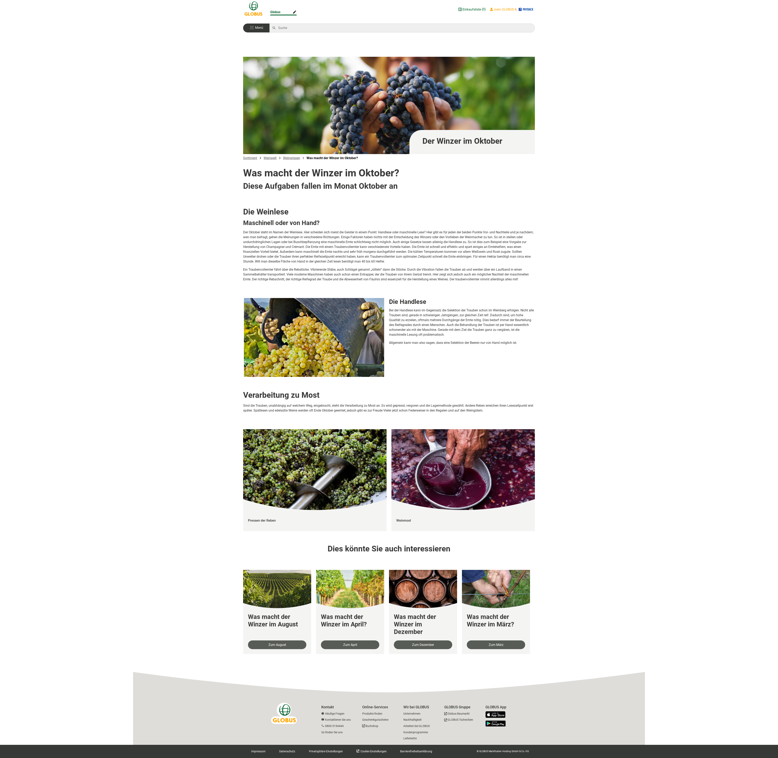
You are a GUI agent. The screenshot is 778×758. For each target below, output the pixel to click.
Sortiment (250, 158)
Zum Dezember (423, 645)
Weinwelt (270, 158)
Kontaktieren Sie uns (338, 719)
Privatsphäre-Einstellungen (326, 751)
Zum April (350, 645)
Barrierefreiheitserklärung (416, 751)
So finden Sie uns (332, 732)
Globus (275, 12)
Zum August (277, 645)
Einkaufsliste (472, 9)
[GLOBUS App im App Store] (497, 714)
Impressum (258, 751)
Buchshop (371, 726)
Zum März (496, 645)
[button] (256, 28)
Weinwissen (291, 158)
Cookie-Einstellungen (373, 751)
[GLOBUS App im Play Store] (495, 723)
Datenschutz (287, 751)
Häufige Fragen (334, 713)
